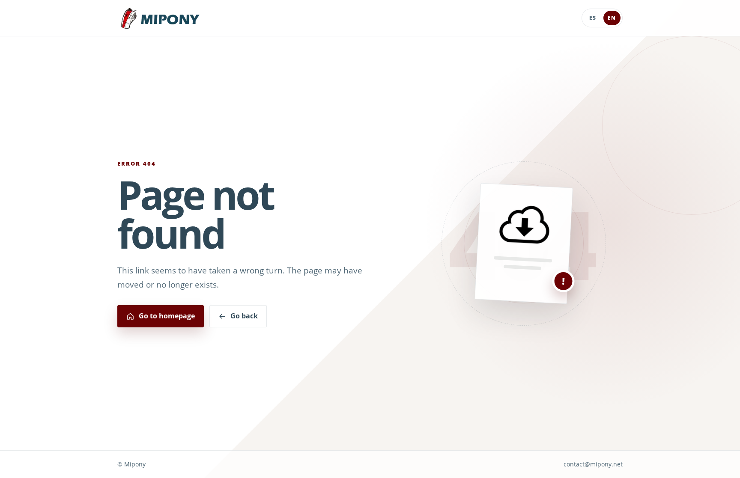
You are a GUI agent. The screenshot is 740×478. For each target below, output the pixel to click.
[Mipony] (160, 18)
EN (612, 18)
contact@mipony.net (593, 464)
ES (592, 18)
